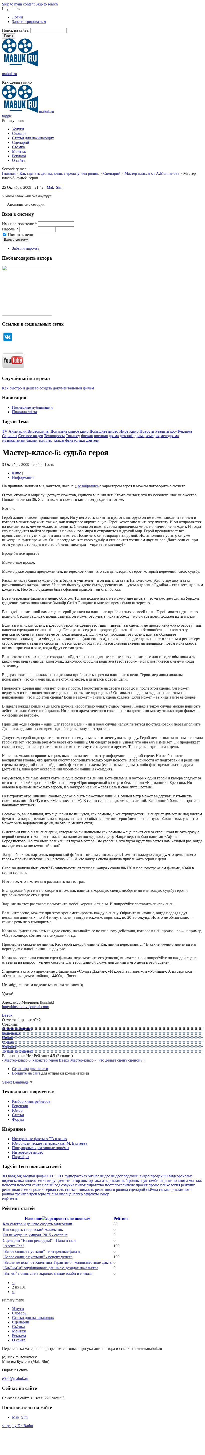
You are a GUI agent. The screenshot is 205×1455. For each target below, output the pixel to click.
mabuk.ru (9, 74)
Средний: (10, 1024)
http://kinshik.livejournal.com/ (25, 1007)
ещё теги (9, 1198)
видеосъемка (13, 1180)
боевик (87, 436)
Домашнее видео (104, 431)
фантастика (75, 440)
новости (9, 1185)
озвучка (67, 1185)
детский (127, 436)
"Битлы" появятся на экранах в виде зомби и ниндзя (47, 1273)
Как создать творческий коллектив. (33, 1229)
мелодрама (169, 436)
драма (139, 436)
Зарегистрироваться (29, 21)
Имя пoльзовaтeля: (19, 224)
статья (70, 1189)
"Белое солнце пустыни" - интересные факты (41, 1251)
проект (142, 1185)
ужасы (58, 440)
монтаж (195, 1180)
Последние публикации (32, 407)
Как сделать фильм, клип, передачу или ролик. (59, 173)
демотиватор (69, 1180)
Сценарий (20, 142)
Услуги (18, 129)
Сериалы (9, 436)
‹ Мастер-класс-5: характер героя (30, 1060)
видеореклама (180, 1176)
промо (153, 1185)
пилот (80, 1185)
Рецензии (20, 1106)
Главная (9, 173)
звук (143, 1180)
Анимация (17, 431)
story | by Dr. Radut (17, 1426)
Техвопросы (54, 436)
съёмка (152, 1189)
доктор (87, 1180)
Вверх (7, 1015)
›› (13, 1291)
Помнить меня (20, 234)
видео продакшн (154, 1176)
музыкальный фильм (20, 440)
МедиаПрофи (34, 1176)
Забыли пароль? (25, 248)
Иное (123, 431)
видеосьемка (35, 1180)
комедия (153, 436)
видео (105, 1176)
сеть (60, 1189)
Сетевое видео (30, 436)
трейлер (21, 1194)
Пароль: (10, 229)
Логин (17, 17)
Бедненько (11, 1033)
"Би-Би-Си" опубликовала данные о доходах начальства (50, 1268)
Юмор (17, 1110)
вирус (52, 1180)
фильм (52, 1194)
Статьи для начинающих (33, 138)
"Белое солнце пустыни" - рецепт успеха (37, 1257)
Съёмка (18, 147)
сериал (50, 1189)
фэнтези (93, 440)
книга (183, 1180)
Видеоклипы (39, 431)
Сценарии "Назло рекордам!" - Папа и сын (39, 1240)
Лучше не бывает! (17, 1051)
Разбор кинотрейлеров (31, 1101)
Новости (147, 431)
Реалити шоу (166, 431)
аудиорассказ (76, 1176)
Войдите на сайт (26, 1073)
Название (33, 1218)
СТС (51, 1176)
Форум (18, 1119)
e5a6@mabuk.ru (15, 1378)
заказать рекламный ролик (116, 1180)
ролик (38, 1189)
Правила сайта (24, 412)
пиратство (95, 1185)
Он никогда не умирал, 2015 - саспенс (35, 1235)
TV (5, 431)
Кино (133, 431)
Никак (7, 1038)
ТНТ (60, 1176)
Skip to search (47, 4)
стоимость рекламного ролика (102, 1189)
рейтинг (188, 1185)
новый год (51, 1185)
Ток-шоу (73, 436)
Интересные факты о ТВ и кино (39, 1139)
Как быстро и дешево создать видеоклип (37, 1224)
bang (12, 1176)
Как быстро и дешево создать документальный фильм (48, 388)
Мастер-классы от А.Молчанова (151, 173)
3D (4, 1176)
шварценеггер (71, 1194)
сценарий (137, 1189)
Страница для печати (30, 1069)
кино (172, 1180)
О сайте (18, 160)
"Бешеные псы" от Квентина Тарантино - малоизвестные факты (57, 1262)
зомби (153, 1180)
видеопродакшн (124, 1176)
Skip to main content (18, 4)
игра (163, 1180)
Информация (23, 477)
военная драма (106, 436)
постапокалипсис (120, 1185)
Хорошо (9, 1047)
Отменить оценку (17, 1029)
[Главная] (20, 65)
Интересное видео (27, 1152)
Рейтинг (121, 1218)
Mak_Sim (54, 187)
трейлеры (38, 1194)
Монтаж (19, 151)
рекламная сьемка (17, 1189)
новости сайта (29, 1185)
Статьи (18, 1115)
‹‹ (13, 1282)
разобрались (88, 486)
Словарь (19, 133)
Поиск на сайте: (16, 30)
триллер (45, 440)
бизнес (93, 1176)
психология (170, 1185)
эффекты (91, 1194)
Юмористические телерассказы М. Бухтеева (49, 1143)
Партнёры (20, 1157)
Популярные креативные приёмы (40, 1148)
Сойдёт (8, 1042)
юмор (104, 1194)
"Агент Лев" (13, 1246)
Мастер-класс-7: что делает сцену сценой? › (107, 1060)
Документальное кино (69, 431)
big (19, 1176)
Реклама (19, 156)
